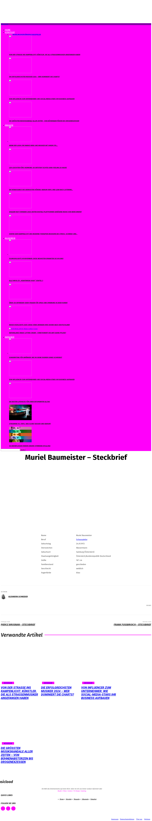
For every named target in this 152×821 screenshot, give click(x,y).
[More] (146, 611)
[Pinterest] (133, 611)
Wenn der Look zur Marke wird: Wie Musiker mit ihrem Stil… (33, 145)
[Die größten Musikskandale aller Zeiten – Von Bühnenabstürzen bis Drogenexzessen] (20, 117)
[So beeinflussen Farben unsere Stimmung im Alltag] (20, 442)
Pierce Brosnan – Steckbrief (18, 624)
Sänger (27, 35)
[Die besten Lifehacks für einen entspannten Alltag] (20, 397)
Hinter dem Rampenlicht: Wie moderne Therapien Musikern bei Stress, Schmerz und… (43, 234)
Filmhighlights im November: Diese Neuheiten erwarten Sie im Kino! (36, 259)
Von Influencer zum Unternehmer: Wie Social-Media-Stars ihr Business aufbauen (41, 99)
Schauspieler (35, 35)
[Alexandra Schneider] (4, 596)
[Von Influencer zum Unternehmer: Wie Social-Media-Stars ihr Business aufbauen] (20, 95)
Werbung (147, 819)
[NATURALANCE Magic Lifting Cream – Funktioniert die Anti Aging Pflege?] (23, 329)
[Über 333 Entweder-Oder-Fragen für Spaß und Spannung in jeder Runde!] (20, 298)
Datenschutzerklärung (127, 819)
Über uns (139, 819)
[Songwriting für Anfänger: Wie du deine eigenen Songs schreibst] (20, 353)
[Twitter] (126, 611)
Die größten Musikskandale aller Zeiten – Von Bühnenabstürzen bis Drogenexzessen (44, 121)
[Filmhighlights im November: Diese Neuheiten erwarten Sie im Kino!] (20, 254)
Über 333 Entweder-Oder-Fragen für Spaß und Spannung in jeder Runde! (38, 303)
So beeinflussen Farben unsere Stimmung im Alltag (29, 446)
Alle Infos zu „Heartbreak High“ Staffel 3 (26, 281)
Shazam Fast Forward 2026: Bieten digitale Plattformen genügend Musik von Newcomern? (45, 212)
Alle (11, 35)
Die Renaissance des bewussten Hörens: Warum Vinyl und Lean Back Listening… (41, 190)
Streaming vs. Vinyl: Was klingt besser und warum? (30, 424)
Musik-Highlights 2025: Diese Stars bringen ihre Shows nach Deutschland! (39, 325)
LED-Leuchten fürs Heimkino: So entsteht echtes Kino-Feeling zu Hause (38, 168)
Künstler (10, 32)
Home (7, 30)
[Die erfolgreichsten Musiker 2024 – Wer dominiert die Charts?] (20, 72)
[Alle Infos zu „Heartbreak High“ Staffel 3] (20, 276)
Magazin (9, 125)
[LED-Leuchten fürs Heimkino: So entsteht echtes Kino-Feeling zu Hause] (20, 163)
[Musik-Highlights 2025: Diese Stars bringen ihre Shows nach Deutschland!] (20, 321)
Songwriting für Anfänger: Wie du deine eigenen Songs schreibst (35, 357)
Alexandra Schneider (18, 596)
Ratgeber (9, 337)
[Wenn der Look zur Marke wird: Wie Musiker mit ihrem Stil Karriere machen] (20, 141)
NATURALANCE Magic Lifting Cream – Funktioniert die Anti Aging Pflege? (37, 333)
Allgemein (10, 238)
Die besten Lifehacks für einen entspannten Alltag (29, 402)
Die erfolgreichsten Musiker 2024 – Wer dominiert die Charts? (34, 77)
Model (15, 35)
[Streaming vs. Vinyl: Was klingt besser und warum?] (20, 419)
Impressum (114, 819)
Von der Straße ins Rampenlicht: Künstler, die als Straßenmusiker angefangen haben (44, 55)
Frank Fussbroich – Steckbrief (132, 624)
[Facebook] (120, 611)
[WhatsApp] (139, 611)
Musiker (21, 35)
